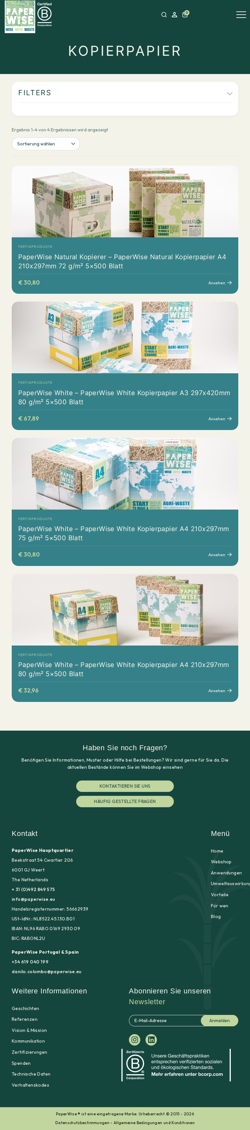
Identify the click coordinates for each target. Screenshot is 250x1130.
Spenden (21, 1063)
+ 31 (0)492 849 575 (33, 889)
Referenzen (24, 1019)
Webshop (221, 862)
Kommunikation (28, 1041)
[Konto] (174, 14)
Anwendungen (226, 873)
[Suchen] (164, 14)
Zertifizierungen (29, 1052)
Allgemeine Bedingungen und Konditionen (154, 1122)
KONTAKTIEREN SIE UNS (125, 786)
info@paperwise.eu (33, 899)
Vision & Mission (29, 1030)
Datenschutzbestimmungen (82, 1122)
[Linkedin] (151, 1040)
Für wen (220, 906)
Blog (216, 916)
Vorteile (220, 895)
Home (217, 851)
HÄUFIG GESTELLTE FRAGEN (125, 801)
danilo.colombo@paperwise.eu (47, 971)
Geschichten (25, 1008)
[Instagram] (134, 1040)
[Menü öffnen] (241, 14)
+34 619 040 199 (30, 962)
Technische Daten (31, 1074)
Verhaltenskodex (30, 1085)
